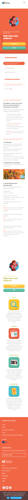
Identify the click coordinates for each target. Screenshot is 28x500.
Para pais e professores (8, 430)
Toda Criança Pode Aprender (9, 468)
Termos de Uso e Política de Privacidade (12, 435)
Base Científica (6, 470)
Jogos (3, 427)
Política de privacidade (16, 497)
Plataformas (5, 475)
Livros (3, 424)
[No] (26, 495)
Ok (8, 497)
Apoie (3, 481)
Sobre (3, 432)
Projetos (4, 478)
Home (3, 465)
